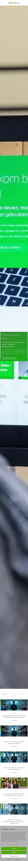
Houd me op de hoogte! (9, 358)
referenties (12, 694)
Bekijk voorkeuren (14, 856)
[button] (1, 2)
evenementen (21, 694)
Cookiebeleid (9, 859)
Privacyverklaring (16, 859)
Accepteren (14, 848)
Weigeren (14, 852)
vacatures (14, 696)
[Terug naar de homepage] (14, 2)
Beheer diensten (13, 844)
